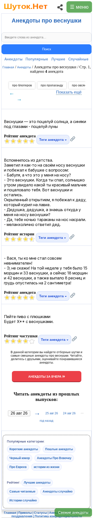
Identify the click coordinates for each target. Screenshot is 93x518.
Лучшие (58, 59)
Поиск (46, 49)
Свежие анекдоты (73, 512)
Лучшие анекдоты (37, 482)
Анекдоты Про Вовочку (54, 458)
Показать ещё (69, 92)
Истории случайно (23, 500)
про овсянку (80, 85)
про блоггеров (22, 85)
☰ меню (79, 7)
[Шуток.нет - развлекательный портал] (25, 11)
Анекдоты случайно (57, 491)
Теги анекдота (52, 140)
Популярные (37, 59)
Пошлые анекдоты (59, 449)
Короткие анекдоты (23, 449)
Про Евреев (18, 467)
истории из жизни (46, 467)
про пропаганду (52, 85)
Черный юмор (19, 458)
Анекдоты (13, 59)
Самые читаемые (22, 491)
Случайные (78, 59)
